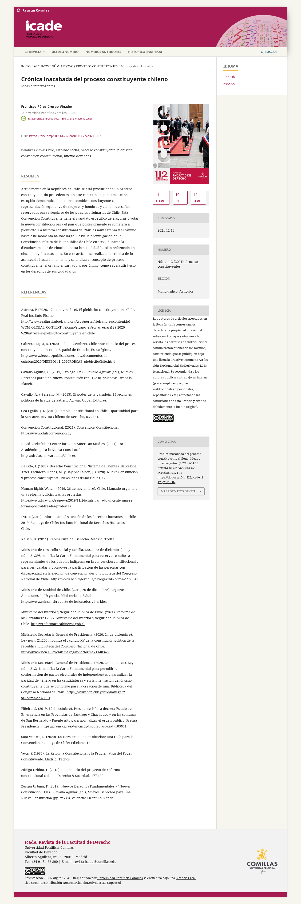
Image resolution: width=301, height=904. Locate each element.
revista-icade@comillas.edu (94, 861)
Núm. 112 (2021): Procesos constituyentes (85, 66)
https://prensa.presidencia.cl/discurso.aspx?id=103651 (84, 726)
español (229, 84)
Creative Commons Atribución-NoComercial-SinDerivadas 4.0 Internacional (181, 366)
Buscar (270, 52)
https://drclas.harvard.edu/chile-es (48, 455)
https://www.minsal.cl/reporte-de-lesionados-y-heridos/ (64, 601)
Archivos (41, 66)
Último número (65, 52)
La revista (33, 52)
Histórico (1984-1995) (145, 52)
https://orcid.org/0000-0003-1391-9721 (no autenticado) (60, 118)
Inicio (26, 66)
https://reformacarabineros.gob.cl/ (58, 624)
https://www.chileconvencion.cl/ (46, 433)
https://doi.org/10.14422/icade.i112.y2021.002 (65, 136)
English (229, 77)
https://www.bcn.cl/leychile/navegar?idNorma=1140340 (65, 652)
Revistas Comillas (36, 10)
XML (197, 201)
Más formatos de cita (178, 491)
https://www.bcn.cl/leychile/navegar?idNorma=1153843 (94, 579)
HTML (160, 201)
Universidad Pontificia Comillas (120, 878)
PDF (179, 201)
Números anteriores (103, 52)
